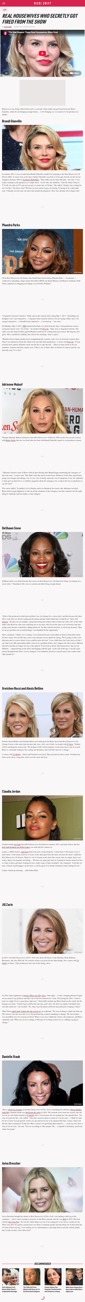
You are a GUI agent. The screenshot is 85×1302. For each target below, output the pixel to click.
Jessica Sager (8, 27)
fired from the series (33, 1112)
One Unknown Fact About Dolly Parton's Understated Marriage (9, 1289)
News (4, 10)
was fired (17, 844)
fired (64, 1219)
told (25, 851)
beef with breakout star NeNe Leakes (16, 847)
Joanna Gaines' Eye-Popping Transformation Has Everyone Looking (53, 1289)
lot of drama (15, 1109)
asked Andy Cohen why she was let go (26, 1011)
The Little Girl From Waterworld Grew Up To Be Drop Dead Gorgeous (31, 1289)
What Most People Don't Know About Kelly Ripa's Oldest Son (74, 1289)
